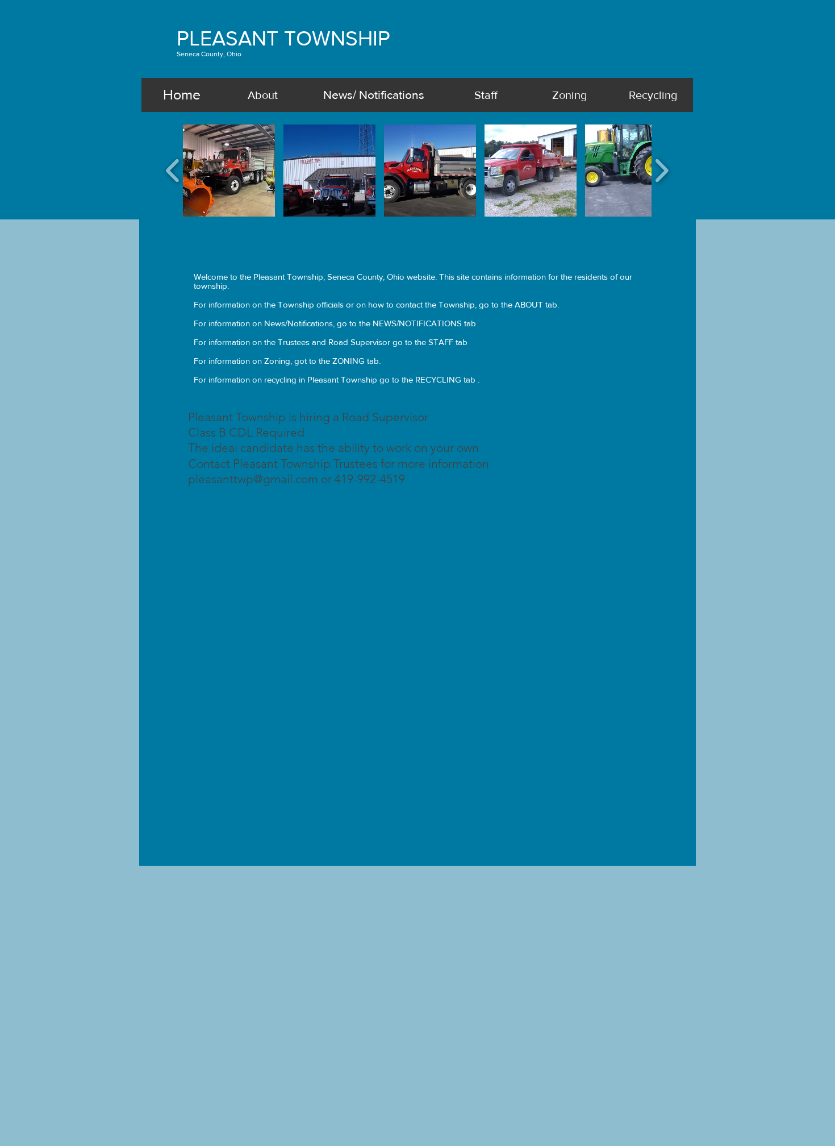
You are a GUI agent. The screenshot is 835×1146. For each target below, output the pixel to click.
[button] (229, 170)
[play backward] (173, 170)
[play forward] (661, 170)
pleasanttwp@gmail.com (253, 479)
